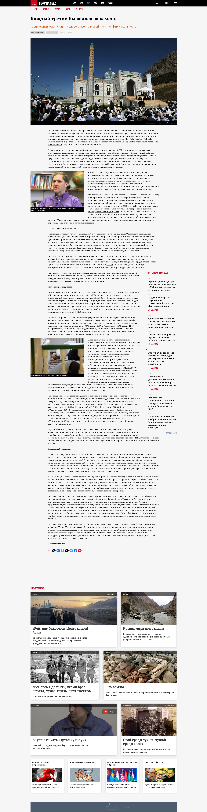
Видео (57, 9)
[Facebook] (75, 550)
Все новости (171, 433)
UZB (102, 3)
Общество (70, 33)
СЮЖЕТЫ (79, 9)
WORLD (110, 3)
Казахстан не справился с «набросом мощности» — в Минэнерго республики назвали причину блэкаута (162, 422)
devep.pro (114, 809)
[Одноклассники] (62, 550)
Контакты (36, 804)
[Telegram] (71, 550)
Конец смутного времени (82, 762)
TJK (88, 3)
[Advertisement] (103, 571)
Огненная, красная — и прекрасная (42, 763)
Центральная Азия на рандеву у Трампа (122, 763)
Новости (34, 9)
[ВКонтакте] (58, 550)
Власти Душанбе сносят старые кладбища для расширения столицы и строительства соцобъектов (161, 358)
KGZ (81, 3)
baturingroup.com (120, 807)
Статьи (46, 9)
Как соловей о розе (154, 762)
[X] (54, 550)
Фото (68, 9)
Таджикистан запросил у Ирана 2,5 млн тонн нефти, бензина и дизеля (162, 337)
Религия (62, 33)
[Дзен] (67, 550)
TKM (95, 3)
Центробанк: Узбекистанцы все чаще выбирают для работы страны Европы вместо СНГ (161, 403)
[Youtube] (80, 550)
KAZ (74, 3)
